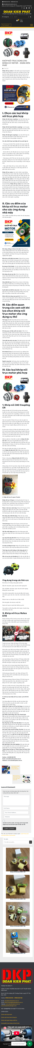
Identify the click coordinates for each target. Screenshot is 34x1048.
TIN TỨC (6, 68)
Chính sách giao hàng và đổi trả (9, 1020)
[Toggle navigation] (31, 25)
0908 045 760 (18, 998)
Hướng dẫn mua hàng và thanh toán (10, 1023)
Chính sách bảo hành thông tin (9, 1017)
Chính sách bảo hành (6, 1014)
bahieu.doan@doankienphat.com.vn (13, 1002)
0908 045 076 (9, 998)
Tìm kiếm (6, 839)
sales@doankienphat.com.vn (10, 4)
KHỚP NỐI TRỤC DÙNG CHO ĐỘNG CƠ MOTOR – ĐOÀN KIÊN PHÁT (16, 63)
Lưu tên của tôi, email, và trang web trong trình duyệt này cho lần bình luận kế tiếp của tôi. (15, 823)
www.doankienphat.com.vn (13, 1004)
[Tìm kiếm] (30, 842)
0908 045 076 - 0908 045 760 (10, 1)
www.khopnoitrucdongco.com (8, 1005)
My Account (5, 25)
